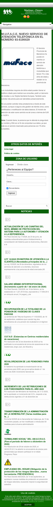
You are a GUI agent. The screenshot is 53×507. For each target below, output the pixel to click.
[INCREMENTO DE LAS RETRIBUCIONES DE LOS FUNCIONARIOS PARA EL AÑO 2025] (26, 380)
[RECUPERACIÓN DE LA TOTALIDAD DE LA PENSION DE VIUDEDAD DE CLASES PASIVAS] (26, 302)
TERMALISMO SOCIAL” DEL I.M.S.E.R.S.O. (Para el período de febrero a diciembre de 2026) (25, 441)
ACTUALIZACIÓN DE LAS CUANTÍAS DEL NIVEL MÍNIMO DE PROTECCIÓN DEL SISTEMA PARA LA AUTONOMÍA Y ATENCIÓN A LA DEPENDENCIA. (26, 230)
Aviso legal (8, 149)
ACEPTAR (28, 505)
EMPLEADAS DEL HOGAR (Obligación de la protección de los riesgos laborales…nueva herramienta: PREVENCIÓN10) (25, 471)
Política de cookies (11, 153)
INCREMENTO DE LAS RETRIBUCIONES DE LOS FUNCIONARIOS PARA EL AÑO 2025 (25, 387)
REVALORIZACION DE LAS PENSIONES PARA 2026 (26, 362)
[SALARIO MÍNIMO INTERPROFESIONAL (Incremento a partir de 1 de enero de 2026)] (26, 277)
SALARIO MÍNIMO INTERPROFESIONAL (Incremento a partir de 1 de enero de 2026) (25, 285)
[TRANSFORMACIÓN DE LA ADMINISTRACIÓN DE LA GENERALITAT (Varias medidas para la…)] (26, 405)
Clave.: (9, 181)
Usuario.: (10, 175)
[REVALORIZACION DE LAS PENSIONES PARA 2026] (26, 355)
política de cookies (36, 501)
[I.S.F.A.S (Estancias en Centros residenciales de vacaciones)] (26, 330)
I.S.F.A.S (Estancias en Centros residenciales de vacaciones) (26, 337)
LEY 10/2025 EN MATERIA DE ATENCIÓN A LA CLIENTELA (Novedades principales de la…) (26, 260)
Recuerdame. (14, 188)
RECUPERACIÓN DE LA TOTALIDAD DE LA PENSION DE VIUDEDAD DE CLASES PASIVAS (25, 312)
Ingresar (10, 164)
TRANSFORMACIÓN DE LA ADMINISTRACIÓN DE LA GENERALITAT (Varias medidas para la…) (26, 414)
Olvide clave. (23, 164)
